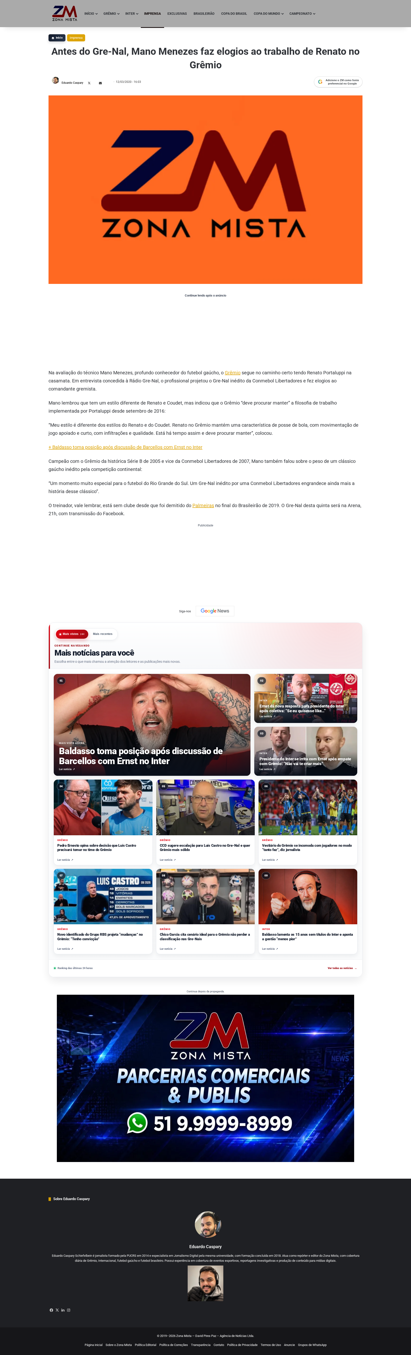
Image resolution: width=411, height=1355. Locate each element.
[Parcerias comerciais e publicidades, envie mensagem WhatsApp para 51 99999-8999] (205, 1078)
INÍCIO (89, 13)
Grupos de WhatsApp (312, 1345)
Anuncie (289, 1345)
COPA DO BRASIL (234, 13)
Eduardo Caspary (72, 82)
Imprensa (76, 38)
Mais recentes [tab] (103, 634)
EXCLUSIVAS (177, 13)
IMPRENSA (152, 13)
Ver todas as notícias (342, 968)
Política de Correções (173, 1345)
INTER (130, 13)
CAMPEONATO (300, 13)
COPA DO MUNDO (267, 13)
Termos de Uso (271, 1345)
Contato (219, 1345)
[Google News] (215, 611)
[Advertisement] (205, 333)
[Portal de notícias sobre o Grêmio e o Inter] (65, 13)
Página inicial (94, 1345)
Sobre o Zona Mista (119, 1345)
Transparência (200, 1345)
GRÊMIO (109, 13)
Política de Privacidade (242, 1345)
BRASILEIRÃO (204, 13)
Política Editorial (145, 1345)
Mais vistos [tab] (74, 634)
